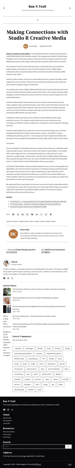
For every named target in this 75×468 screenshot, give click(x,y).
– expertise (17, 348)
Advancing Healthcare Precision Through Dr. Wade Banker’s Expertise (36, 298)
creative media (23, 221)
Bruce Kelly (33, 46)
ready (47, 379)
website (30, 389)
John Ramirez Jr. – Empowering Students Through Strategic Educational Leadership (38, 201)
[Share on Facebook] (13, 214)
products (28, 379)
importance (51, 364)
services (17, 384)
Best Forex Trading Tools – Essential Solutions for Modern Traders (34, 316)
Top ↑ (70, 464)
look (28, 374)
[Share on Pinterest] (32, 214)
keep (42, 369)
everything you (33, 359)
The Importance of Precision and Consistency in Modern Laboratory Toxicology (39, 289)
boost (49, 348)
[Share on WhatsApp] (27, 214)
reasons (55, 379)
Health (33, 364)
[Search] (68, 447)
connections (14, 221)
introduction (18, 369)
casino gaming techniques (23, 353)
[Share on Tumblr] (41, 214)
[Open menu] (4, 8)
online (36, 374)
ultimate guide (19, 389)
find (43, 359)
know (66, 369)
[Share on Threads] (46, 214)
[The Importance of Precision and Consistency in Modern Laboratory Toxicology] (7, 292)
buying (67, 348)
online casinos (46, 374)
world (39, 389)
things (45, 384)
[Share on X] (18, 214)
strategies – (28, 384)
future (60, 359)
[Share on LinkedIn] (23, 214)
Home (41, 364)
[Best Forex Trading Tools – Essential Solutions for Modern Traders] (7, 319)
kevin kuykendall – (54, 369)
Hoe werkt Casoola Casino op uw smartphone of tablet (28, 207)
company (39, 353)
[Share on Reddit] (37, 214)
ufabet (60, 384)
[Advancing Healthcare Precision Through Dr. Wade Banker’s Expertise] (7, 301)
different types (19, 359)
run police (65, 379)
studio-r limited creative (48, 221)
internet (62, 364)
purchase (38, 379)
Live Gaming (18, 374)
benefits (40, 348)
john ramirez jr (32, 369)
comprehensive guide (53, 353)
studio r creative (34, 221)
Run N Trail (37, 6)
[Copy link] (51, 214)
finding (51, 359)
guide (25, 364)
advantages (29, 348)
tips (53, 384)
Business (58, 348)
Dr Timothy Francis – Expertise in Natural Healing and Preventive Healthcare (35, 204)
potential (17, 379)
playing (58, 374)
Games (16, 364)
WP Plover (37, 464)
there (37, 384)
